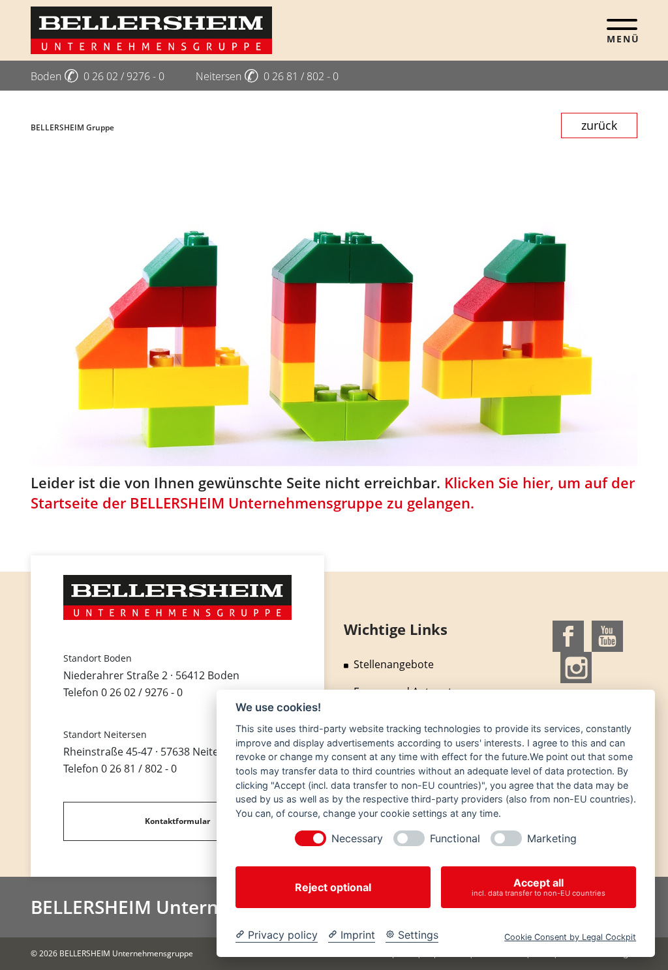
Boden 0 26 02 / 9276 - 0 (97, 76)
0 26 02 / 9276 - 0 (142, 692)
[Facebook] (568, 635)
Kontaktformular (177, 821)
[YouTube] (607, 635)
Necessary (357, 838)
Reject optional (333, 887)
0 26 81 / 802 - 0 (139, 768)
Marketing (552, 838)
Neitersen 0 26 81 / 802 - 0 (267, 76)
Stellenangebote (394, 664)
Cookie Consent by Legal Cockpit (570, 937)
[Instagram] (576, 666)
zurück (599, 125)
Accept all (538, 887)
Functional (455, 838)
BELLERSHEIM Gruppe (72, 127)
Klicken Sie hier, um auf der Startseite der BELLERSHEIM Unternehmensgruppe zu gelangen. (333, 492)
